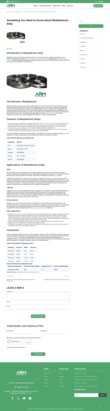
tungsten (19, 128)
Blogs (64, 5)
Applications (56, 5)
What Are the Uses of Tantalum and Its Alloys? (86, 376)
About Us (70, 5)
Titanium (46, 383)
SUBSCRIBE (38, 354)
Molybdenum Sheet (33, 272)
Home (8, 11)
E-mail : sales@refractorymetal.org (21, 383)
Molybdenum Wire (22, 272)
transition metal (34, 129)
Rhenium (46, 386)
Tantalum (46, 376)
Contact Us (62, 386)
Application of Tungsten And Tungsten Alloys (85, 379)
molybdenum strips (44, 125)
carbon (27, 128)
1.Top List (82, 33)
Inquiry (60, 379)
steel (56, 175)
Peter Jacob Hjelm (50, 113)
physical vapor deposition (39, 207)
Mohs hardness (47, 123)
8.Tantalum (82, 63)
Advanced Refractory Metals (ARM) (36, 58)
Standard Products (45, 5)
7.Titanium (82, 58)
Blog (13, 11)
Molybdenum (19, 11)
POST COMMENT (38, 316)
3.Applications (83, 42)
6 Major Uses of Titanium (80, 383)
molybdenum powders (13, 237)
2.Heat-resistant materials (86, 38)
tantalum (13, 128)
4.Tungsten (83, 46)
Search (91, 26)
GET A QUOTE (98, 5)
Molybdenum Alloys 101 (80, 373)
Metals (36, 5)
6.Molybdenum (83, 54)
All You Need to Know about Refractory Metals (86, 386)
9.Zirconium (83, 67)
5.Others (82, 50)
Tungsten (46, 379)
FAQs (60, 383)
